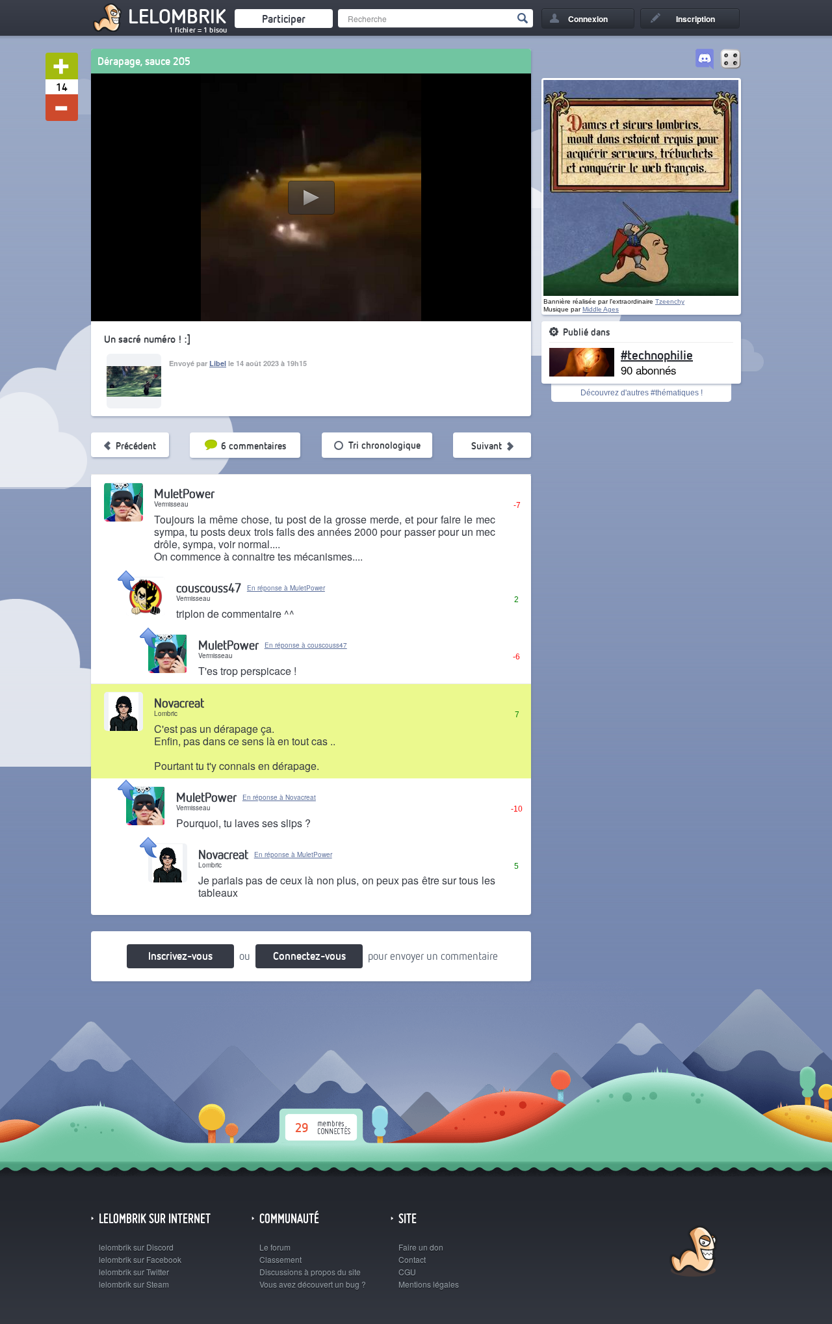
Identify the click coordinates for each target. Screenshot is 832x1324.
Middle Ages (600, 309)
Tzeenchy (669, 301)
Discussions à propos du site (310, 1271)
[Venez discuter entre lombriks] (705, 60)
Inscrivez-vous (180, 955)
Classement (280, 1259)
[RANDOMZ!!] (730, 60)
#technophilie (657, 354)
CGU (407, 1271)
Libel (217, 363)
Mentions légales (428, 1284)
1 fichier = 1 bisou (198, 30)
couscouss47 (208, 587)
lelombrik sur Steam (134, 1284)
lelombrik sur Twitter (134, 1271)
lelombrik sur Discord (136, 1246)
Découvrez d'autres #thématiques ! (641, 392)
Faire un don (420, 1246)
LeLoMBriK (692, 1252)
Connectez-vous (309, 955)
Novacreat (179, 702)
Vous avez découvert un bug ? (312, 1284)
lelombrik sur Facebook (140, 1259)
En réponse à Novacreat (279, 797)
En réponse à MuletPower (286, 587)
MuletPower (184, 493)
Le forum (275, 1246)
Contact (412, 1259)
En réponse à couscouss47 (306, 645)
